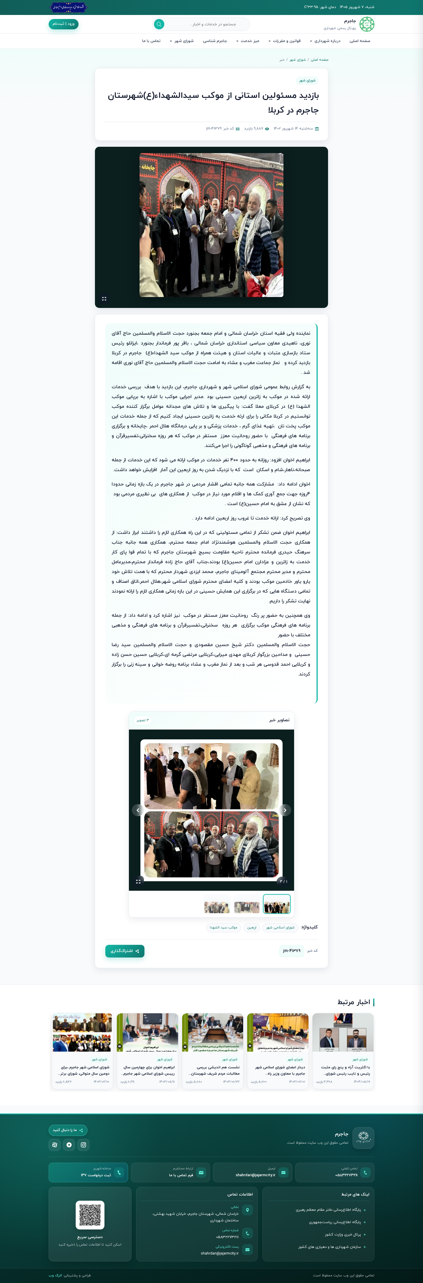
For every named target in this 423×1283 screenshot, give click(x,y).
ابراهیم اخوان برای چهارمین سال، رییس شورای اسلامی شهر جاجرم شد (149, 1073)
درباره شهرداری (327, 41)
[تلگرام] (69, 1145)
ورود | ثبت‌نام (64, 23)
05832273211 (227, 1237)
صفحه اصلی (360, 41)
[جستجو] (159, 24)
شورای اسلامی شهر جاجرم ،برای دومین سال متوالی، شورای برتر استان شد (84, 1073)
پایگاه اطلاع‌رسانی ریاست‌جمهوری (335, 1222)
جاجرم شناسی (215, 41)
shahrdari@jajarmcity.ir (220, 1253)
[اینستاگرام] (83, 1145)
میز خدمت (250, 41)
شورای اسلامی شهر (280, 927)
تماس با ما (151, 41)
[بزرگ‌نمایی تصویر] (211, 225)
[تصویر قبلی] (285, 810)
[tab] (277, 904)
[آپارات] (55, 1145)
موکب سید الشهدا (223, 927)
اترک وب (55, 1275)
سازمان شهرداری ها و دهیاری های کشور (329, 1247)
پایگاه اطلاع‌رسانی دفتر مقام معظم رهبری (328, 1209)
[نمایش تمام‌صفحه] (104, 298)
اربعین (251, 927)
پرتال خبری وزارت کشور (343, 1234)
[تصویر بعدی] (138, 810)
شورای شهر (184, 41)
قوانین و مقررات (287, 41)
